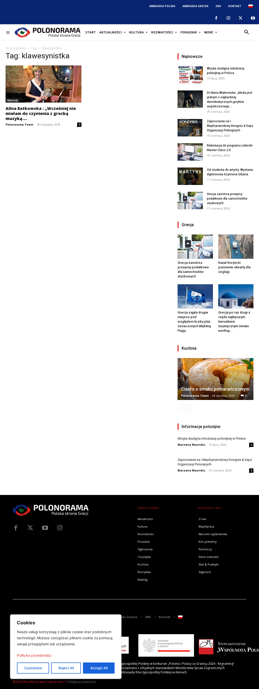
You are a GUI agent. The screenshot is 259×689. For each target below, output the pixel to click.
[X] (240, 18)
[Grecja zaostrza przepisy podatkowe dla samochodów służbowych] (190, 200)
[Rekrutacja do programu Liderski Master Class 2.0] (190, 152)
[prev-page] (181, 408)
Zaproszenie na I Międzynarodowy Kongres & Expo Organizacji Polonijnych (230, 126)
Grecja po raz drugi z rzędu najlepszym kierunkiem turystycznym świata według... (234, 321)
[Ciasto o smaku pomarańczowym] (215, 379)
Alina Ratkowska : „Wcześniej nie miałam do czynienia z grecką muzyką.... (41, 113)
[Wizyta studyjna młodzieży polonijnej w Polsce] (190, 75)
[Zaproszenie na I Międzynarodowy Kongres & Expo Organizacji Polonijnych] (190, 127)
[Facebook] (216, 18)
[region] (65, 646)
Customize (33, 668)
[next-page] (189, 408)
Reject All (66, 668)
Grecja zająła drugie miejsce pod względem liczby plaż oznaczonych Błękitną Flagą (194, 321)
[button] (247, 32)
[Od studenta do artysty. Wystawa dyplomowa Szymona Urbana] (190, 176)
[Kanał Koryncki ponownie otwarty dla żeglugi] (236, 246)
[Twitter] (30, 528)
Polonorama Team (19, 124)
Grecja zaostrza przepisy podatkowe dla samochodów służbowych (227, 198)
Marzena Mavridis (191, 444)
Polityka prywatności (34, 655)
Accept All (98, 668)
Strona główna (16, 48)
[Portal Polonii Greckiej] (47, 32)
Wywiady (12, 100)
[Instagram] (228, 18)
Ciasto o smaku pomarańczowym (215, 389)
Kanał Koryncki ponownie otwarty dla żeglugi (234, 267)
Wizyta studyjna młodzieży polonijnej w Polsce (212, 438)
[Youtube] (253, 18)
